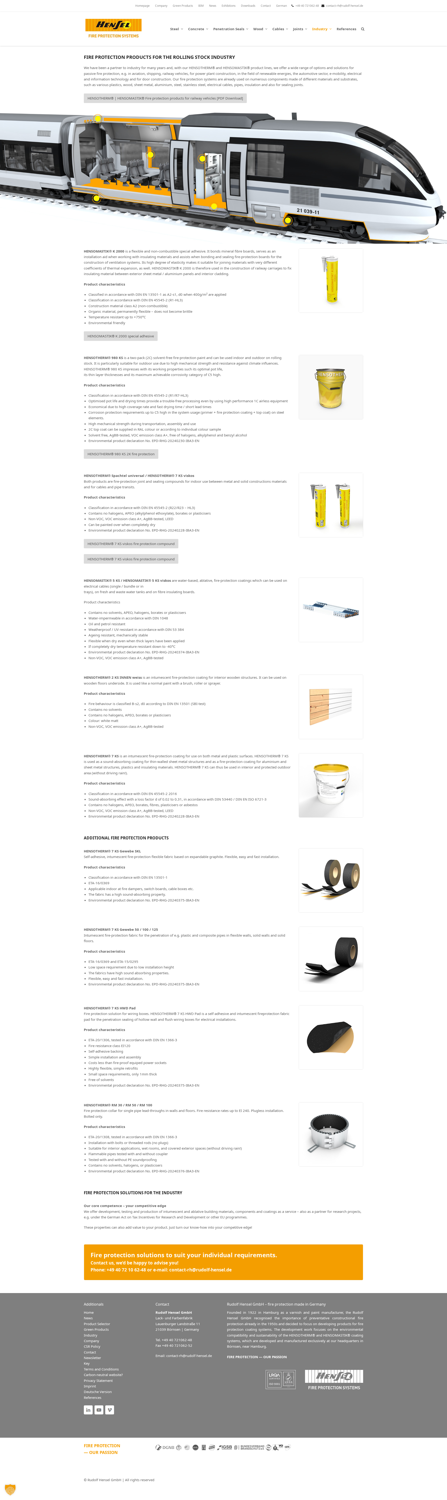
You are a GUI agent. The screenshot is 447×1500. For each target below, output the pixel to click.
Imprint (90, 1386)
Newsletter (92, 1357)
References (92, 1397)
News (88, 1318)
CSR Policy (92, 1346)
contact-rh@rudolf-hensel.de (344, 6)
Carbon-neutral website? (103, 1374)
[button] (363, 29)
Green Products (96, 1329)
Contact (90, 1352)
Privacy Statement (98, 1380)
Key (87, 1363)
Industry (90, 1335)
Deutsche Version (98, 1392)
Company (91, 1340)
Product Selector (97, 1323)
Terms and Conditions (101, 1369)
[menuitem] (281, 5)
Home (89, 1312)
